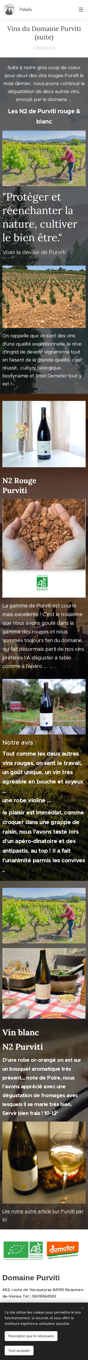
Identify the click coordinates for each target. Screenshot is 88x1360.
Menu (81, 9)
